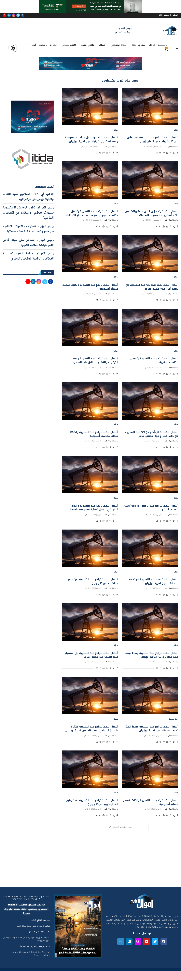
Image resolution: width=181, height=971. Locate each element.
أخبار (33, 45)
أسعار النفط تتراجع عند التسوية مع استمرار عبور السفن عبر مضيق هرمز (91, 655)
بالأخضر (42, 45)
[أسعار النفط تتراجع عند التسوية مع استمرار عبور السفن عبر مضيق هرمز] (90, 622)
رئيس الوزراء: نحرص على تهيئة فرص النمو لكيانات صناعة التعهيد (28, 242)
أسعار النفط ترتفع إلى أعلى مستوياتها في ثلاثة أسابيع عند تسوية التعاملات (151, 213)
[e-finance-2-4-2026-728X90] (90, 59)
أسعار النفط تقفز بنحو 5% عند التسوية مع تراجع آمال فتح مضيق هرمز (152, 286)
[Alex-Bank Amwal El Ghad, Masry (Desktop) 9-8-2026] (90, 2)
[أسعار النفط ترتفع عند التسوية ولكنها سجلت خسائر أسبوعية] (90, 253)
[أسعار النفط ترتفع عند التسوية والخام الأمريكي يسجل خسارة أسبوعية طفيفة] (90, 474)
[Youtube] (4, 15)
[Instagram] (13, 15)
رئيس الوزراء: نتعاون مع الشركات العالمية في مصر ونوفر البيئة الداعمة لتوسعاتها (28, 229)
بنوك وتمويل (118, 45)
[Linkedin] (9, 15)
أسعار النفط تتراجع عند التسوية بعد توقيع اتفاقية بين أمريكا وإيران (92, 802)
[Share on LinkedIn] (167, 153)
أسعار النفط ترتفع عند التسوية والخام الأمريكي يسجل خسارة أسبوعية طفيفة (94, 507)
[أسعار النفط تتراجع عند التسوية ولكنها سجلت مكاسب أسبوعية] (90, 401)
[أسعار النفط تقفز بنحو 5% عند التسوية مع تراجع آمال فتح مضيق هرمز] (150, 253)
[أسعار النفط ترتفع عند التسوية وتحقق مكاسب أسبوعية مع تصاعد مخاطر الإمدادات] (90, 180)
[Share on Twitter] (174, 153)
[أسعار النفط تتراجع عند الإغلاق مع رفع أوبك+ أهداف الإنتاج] (150, 474)
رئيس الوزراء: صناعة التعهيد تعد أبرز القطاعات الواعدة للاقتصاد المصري (28, 256)
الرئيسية (163, 45)
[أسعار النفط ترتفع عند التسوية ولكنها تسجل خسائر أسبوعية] (150, 769)
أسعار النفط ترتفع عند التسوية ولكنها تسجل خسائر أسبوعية (150, 802)
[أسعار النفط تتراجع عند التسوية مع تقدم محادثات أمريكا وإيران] (90, 548)
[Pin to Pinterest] (170, 153)
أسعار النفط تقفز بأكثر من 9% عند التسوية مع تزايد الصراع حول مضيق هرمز (151, 434)
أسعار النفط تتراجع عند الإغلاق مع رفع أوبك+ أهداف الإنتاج (150, 507)
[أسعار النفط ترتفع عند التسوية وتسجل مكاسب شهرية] (150, 327)
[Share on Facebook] (177, 153)
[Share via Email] (157, 153)
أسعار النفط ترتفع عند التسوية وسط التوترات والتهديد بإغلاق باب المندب (95, 360)
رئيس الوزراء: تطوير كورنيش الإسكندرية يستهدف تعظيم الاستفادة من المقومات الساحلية (28, 213)
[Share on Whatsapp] (164, 153)
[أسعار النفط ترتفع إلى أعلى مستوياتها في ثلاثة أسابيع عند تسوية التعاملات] (150, 180)
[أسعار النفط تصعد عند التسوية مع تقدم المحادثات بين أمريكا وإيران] (150, 548)
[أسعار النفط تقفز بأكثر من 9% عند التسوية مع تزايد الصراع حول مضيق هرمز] (150, 401)
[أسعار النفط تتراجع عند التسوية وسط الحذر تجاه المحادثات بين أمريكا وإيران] (150, 695)
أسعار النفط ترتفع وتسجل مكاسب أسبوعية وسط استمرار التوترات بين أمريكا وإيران (91, 139)
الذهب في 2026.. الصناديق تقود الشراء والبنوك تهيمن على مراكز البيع (28, 196)
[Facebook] (22, 15)
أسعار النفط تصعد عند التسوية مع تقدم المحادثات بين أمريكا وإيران (153, 581)
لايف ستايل (69, 45)
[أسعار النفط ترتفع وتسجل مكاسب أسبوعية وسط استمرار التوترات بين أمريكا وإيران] (90, 106)
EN (166, 50)
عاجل (152, 45)
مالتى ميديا (87, 45)
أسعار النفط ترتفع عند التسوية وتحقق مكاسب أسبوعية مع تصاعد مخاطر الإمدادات (91, 213)
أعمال (102, 45)
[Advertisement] (90, 860)
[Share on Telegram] (160, 153)
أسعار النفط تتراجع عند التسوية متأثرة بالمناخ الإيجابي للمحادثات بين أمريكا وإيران (91, 728)
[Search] (5, 48)
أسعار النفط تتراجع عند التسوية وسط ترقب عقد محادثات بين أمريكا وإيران (151, 655)
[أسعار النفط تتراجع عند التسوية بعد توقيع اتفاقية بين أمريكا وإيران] (90, 769)
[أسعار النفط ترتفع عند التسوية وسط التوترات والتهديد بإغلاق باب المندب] (90, 327)
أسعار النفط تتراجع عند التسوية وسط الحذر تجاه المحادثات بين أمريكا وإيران (151, 728)
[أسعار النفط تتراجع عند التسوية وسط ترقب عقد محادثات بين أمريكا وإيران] (150, 622)
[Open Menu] (177, 48)
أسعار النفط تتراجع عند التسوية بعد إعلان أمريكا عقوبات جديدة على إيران (152, 139)
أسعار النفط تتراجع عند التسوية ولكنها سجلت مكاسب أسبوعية (94, 434)
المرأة (53, 45)
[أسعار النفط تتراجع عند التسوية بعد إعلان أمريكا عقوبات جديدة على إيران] (150, 106)
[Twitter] (18, 15)
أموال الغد (168, 146)
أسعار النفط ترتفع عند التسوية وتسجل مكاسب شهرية (154, 360)
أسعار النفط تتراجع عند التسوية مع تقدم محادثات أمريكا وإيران (93, 581)
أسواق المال (138, 45)
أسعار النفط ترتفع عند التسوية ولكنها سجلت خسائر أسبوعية (90, 286)
